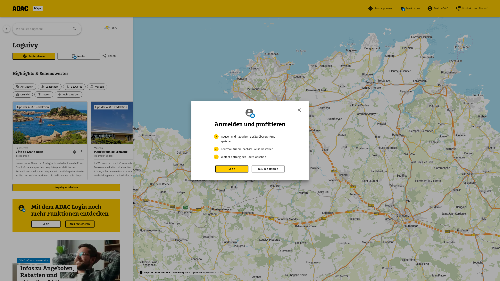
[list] (250, 146)
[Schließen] (299, 110)
